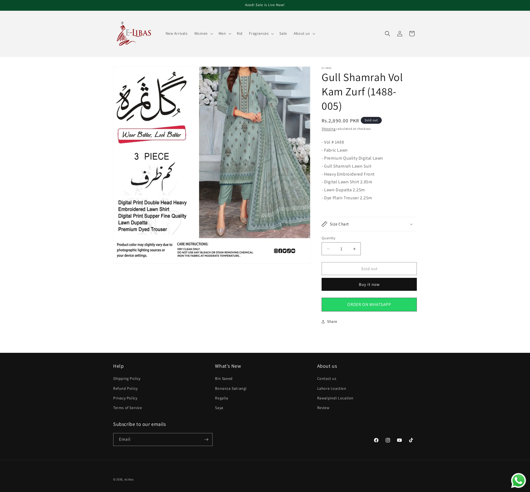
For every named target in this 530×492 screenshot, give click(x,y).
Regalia (221, 398)
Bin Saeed (223, 378)
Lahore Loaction (331, 388)
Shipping (329, 129)
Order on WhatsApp (369, 304)
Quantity (328, 238)
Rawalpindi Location (335, 398)
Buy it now (369, 284)
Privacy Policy (125, 398)
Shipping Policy (127, 378)
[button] (203, 33)
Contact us (326, 378)
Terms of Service (127, 407)
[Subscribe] (206, 439)
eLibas (129, 479)
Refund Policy (125, 388)
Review (323, 407)
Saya (219, 407)
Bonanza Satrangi (231, 388)
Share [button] (332, 321)
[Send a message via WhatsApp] (518, 480)
